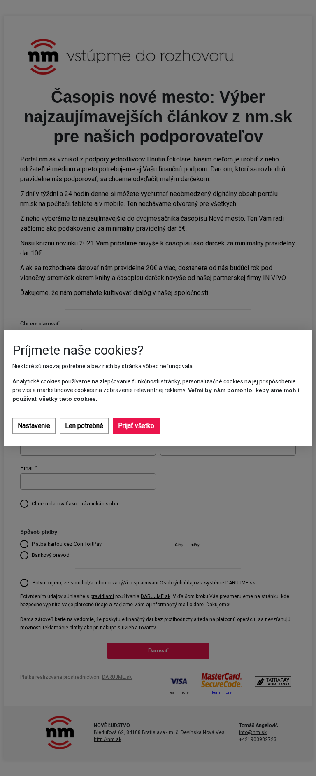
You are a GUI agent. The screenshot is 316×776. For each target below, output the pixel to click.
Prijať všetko (136, 426)
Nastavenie (34, 426)
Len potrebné (84, 426)
